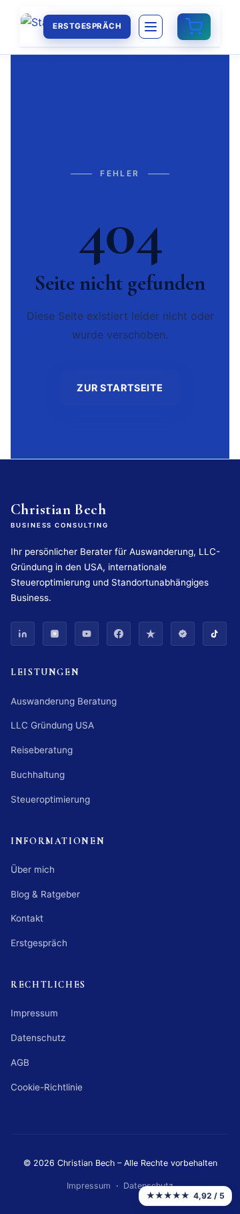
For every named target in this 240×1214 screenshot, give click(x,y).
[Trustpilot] (151, 634)
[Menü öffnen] (151, 27)
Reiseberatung (42, 750)
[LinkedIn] (23, 634)
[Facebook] (119, 634)
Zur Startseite (120, 387)
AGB (20, 1062)
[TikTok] (215, 634)
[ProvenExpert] (183, 634)
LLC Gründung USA (52, 725)
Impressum (34, 1013)
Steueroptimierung (50, 799)
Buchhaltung (38, 774)
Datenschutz (38, 1037)
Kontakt (27, 918)
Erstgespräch (87, 26)
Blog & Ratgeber (45, 894)
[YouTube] (87, 634)
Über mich (33, 869)
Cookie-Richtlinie (47, 1087)
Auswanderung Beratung (64, 701)
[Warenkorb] (194, 26)
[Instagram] (55, 634)
